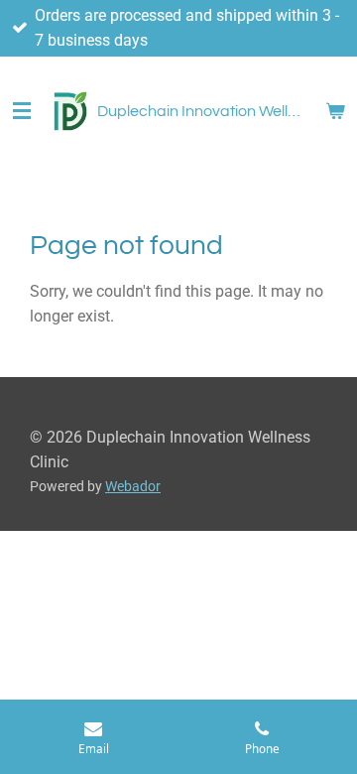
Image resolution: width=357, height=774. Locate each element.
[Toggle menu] (22, 111)
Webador (133, 486)
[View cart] (335, 111)
